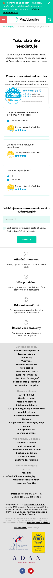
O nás (26, 469)
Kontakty (26, 473)
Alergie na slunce (26, 433)
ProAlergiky (9, 27)
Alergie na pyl (26, 395)
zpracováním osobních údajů (32, 228)
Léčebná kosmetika (26, 364)
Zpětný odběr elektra (26, 460)
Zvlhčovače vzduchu (26, 375)
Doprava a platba (26, 442)
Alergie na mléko (26, 398)
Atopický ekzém (26, 412)
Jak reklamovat (26, 446)
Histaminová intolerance (26, 416)
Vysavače (26, 361)
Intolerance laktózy (26, 405)
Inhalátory (26, 358)
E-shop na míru (20, 528)
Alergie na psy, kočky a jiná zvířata (26, 409)
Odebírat (26, 239)
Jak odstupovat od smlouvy (26, 449)
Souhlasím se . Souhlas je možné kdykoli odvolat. (26, 229)
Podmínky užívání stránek (38, 523)
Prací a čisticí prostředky (26, 382)
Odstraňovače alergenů (26, 378)
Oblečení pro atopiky (26, 385)
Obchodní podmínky (26, 453)
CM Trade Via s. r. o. (34, 505)
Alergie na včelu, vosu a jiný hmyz (26, 423)
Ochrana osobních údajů (26, 480)
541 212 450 (35, 497)
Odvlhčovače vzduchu (26, 371)
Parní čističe (26, 368)
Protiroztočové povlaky (26, 351)
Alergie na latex (26, 430)
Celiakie (26, 419)
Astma (26, 426)
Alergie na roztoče (26, 402)
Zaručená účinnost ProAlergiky (19, 476)
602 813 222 (18, 497)
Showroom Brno (26, 456)
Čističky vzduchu (26, 354)
